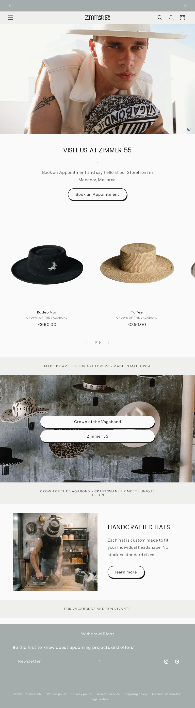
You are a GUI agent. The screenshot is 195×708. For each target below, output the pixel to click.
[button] (10, 17)
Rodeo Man (47, 312)
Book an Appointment (97, 194)
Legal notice (99, 699)
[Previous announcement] (9, 5)
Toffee (137, 312)
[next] (108, 342)
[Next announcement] (185, 5)
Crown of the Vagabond (97, 421)
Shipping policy (136, 694)
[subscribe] (98, 661)
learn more (126, 572)
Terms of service (108, 694)
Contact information (167, 694)
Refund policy (57, 694)
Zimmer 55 (97, 436)
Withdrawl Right (97, 633)
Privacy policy (81, 694)
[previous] (86, 342)
